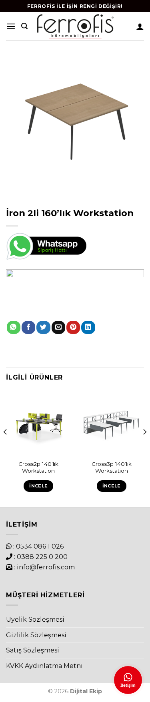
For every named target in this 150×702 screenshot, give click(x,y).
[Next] (144, 448)
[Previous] (6, 448)
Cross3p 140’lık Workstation (112, 467)
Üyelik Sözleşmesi (35, 619)
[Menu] (11, 26)
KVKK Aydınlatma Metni (44, 666)
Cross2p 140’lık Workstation (38, 467)
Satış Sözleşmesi (32, 650)
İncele (38, 486)
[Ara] (24, 26)
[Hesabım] (140, 26)
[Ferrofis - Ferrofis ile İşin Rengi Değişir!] (75, 26)
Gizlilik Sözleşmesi (36, 635)
